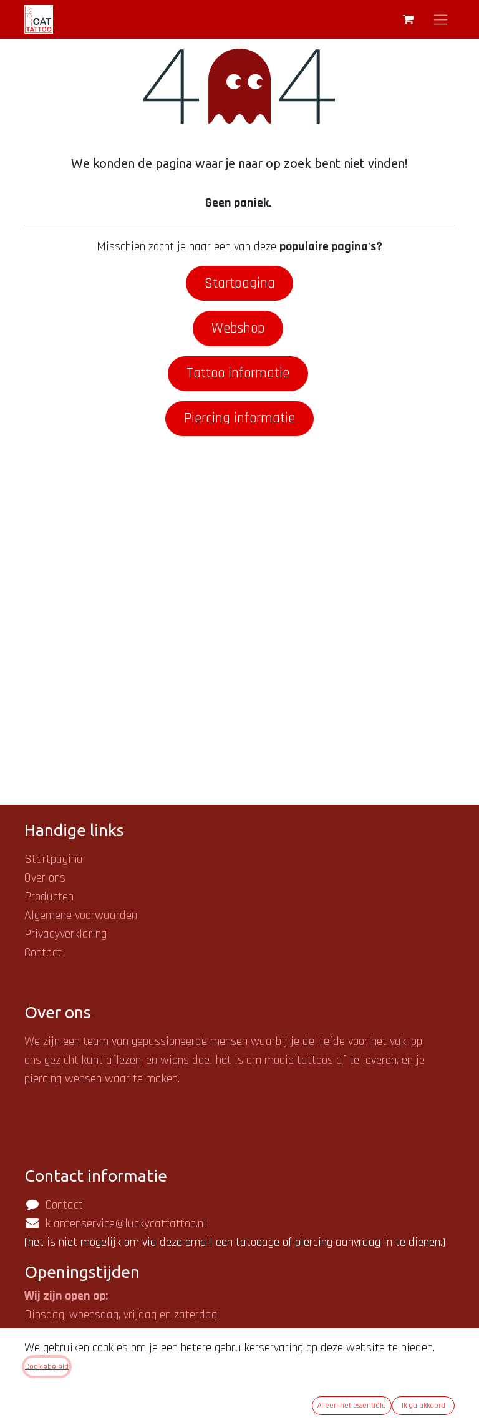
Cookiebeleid (47, 1366)
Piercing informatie (239, 418)
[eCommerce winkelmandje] (408, 19)
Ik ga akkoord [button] (423, 1405)
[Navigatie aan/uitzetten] (441, 19)
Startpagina (240, 283)
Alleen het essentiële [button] (351, 1405)
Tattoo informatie (237, 373)
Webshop (238, 328)
